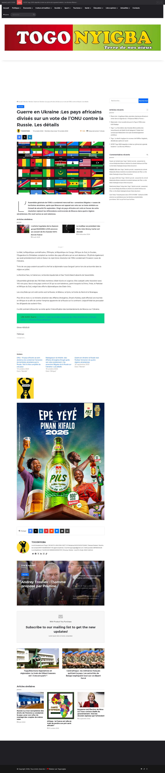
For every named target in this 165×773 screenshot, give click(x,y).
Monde (26, 101)
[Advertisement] (82, 78)
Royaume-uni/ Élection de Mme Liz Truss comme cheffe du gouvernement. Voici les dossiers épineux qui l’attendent (90, 712)
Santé (87, 8)
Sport (67, 8)
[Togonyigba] (82, 39)
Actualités (124, 8)
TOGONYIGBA (25, 131)
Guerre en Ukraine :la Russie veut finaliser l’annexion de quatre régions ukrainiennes (87, 360)
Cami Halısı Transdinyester (117, 194)
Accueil (6, 8)
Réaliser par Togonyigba (57, 769)
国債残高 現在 (113, 169)
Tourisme (76, 8)
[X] (38, 553)
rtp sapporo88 (113, 178)
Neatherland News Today (116, 186)
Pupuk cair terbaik (114, 161)
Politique (15, 8)
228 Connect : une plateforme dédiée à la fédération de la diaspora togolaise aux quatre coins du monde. (53, 2)
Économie (27, 8)
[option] (60, 583)
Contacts (136, 8)
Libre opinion (111, 8)
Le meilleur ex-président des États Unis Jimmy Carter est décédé (88, 229)
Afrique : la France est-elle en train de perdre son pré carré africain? (59, 723)
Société (57, 8)
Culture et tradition (42, 8)
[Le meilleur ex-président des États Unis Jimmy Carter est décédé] (68, 229)
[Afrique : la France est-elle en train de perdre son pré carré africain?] (60, 705)
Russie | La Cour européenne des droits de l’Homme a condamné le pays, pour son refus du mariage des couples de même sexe (30, 715)
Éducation (97, 8)
